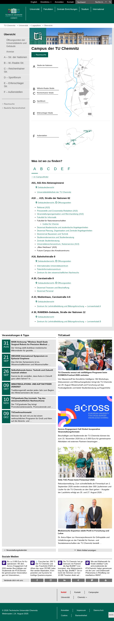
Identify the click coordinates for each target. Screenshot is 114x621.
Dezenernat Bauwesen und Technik (52, 234)
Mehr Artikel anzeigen (86, 550)
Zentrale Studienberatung (48, 240)
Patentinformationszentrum (49, 269)
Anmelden (59, 2)
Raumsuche (9, 104)
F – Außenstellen (13, 92)
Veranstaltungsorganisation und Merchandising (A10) (60, 214)
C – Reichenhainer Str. (14, 70)
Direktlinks (45, 2)
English (34, 2)
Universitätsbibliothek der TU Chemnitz (54, 192)
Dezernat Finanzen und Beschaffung (53, 287)
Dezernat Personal (45, 291)
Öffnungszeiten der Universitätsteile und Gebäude (16, 43)
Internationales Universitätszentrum (52, 266)
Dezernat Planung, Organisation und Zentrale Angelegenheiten (64, 230)
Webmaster (7, 613)
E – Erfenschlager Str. (14, 85)
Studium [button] (85, 9)
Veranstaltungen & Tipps (15, 335)
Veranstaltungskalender (16, 550)
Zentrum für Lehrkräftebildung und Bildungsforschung (60, 306)
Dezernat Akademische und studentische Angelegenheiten (62, 227)
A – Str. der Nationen (15, 57)
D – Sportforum (12, 77)
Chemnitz (81, 597)
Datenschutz (99, 610)
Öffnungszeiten (64, 202)
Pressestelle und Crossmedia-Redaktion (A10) (57, 211)
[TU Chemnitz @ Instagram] (50, 580)
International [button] (98, 9)
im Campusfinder (41, 177)
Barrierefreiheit (81, 616)
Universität (65, 597)
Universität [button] (34, 9)
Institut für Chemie (51, 224)
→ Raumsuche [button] (39, 55)
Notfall (63, 592)
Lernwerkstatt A (94, 306)
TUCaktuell (64, 335)
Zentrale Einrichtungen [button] (67, 9)
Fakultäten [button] (48, 9)
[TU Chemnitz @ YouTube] (105, 580)
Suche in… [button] (100, 2)
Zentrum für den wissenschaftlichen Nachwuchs (58, 272)
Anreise (10, 51)
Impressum (81, 610)
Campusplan (94, 592)
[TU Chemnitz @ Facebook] (37, 580)
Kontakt (70, 2)
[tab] (34, 169)
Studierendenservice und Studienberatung (55, 237)
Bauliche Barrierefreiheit (14, 108)
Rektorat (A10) (43, 207)
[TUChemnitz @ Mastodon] (92, 580)
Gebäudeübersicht (45, 187)
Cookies (64, 616)
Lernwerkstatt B (94, 321)
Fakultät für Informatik (46, 217)
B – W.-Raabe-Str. (14, 63)
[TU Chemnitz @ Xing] (78, 580)
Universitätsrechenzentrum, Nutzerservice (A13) (58, 244)
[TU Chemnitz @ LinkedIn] (64, 580)
